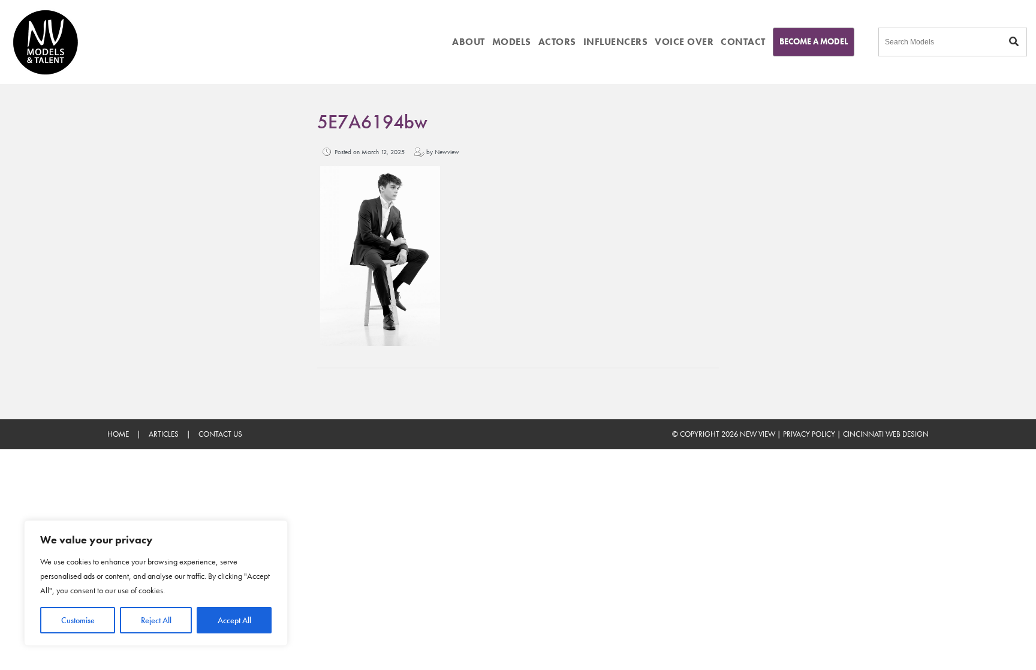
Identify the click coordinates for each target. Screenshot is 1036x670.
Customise (78, 620)
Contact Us (220, 434)
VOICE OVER (684, 41)
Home (118, 434)
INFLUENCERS (615, 41)
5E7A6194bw (372, 122)
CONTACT (743, 41)
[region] (156, 583)
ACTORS (557, 41)
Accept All (234, 620)
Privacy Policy (809, 434)
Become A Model (813, 41)
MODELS (511, 41)
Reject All (156, 620)
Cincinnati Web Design (886, 434)
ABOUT (468, 41)
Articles (164, 434)
